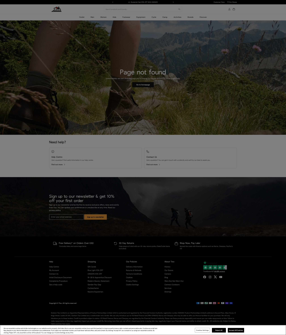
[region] (143, 330)
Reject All (218, 330)
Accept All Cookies (236, 330)
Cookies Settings (202, 330)
